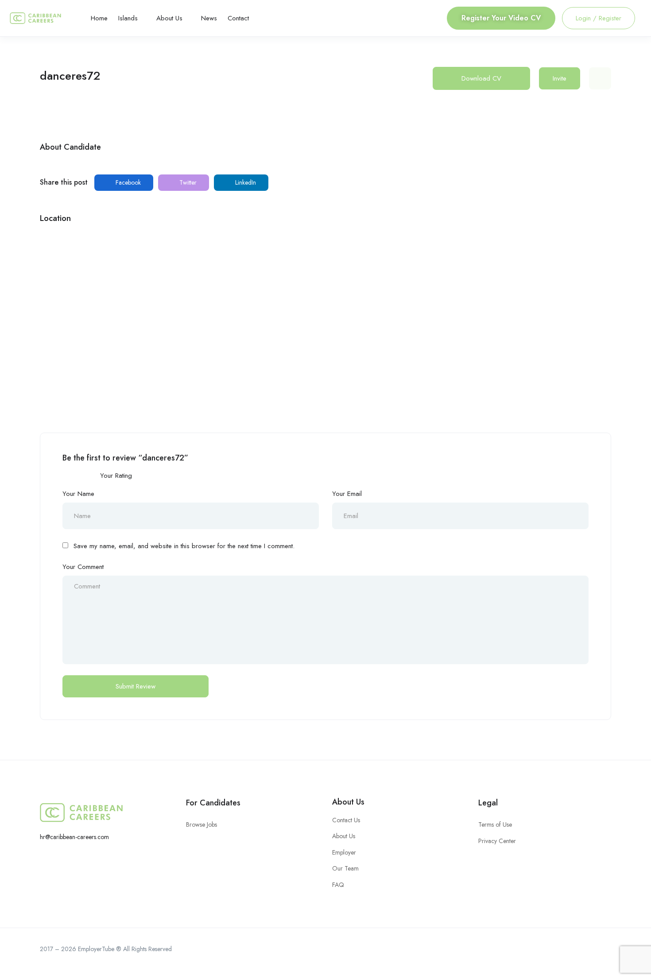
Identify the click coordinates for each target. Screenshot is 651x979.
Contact (238, 18)
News (209, 18)
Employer (344, 852)
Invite (559, 78)
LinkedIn (244, 182)
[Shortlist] (600, 78)
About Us (170, 18)
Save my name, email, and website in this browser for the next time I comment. (184, 546)
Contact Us (346, 820)
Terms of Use (495, 824)
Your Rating (116, 475)
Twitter (187, 182)
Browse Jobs (201, 824)
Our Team (345, 868)
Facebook (127, 182)
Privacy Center (497, 840)
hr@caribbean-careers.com (74, 836)
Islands (129, 18)
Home (99, 18)
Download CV (481, 78)
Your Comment (83, 567)
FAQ (338, 884)
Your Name (78, 494)
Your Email (347, 494)
